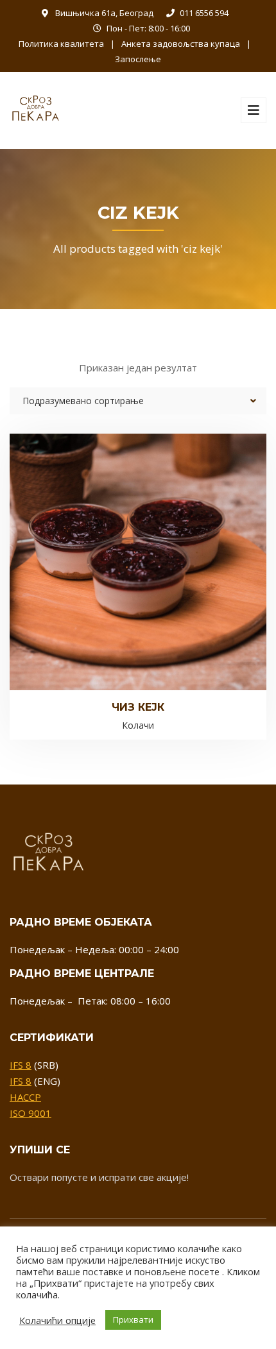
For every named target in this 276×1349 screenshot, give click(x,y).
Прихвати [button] (133, 1319)
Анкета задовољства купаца (180, 43)
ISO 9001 (30, 1113)
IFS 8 (20, 1064)
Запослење (138, 59)
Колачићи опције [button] (57, 1320)
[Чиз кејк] (116, 541)
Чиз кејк (138, 707)
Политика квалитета (61, 43)
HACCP (25, 1096)
